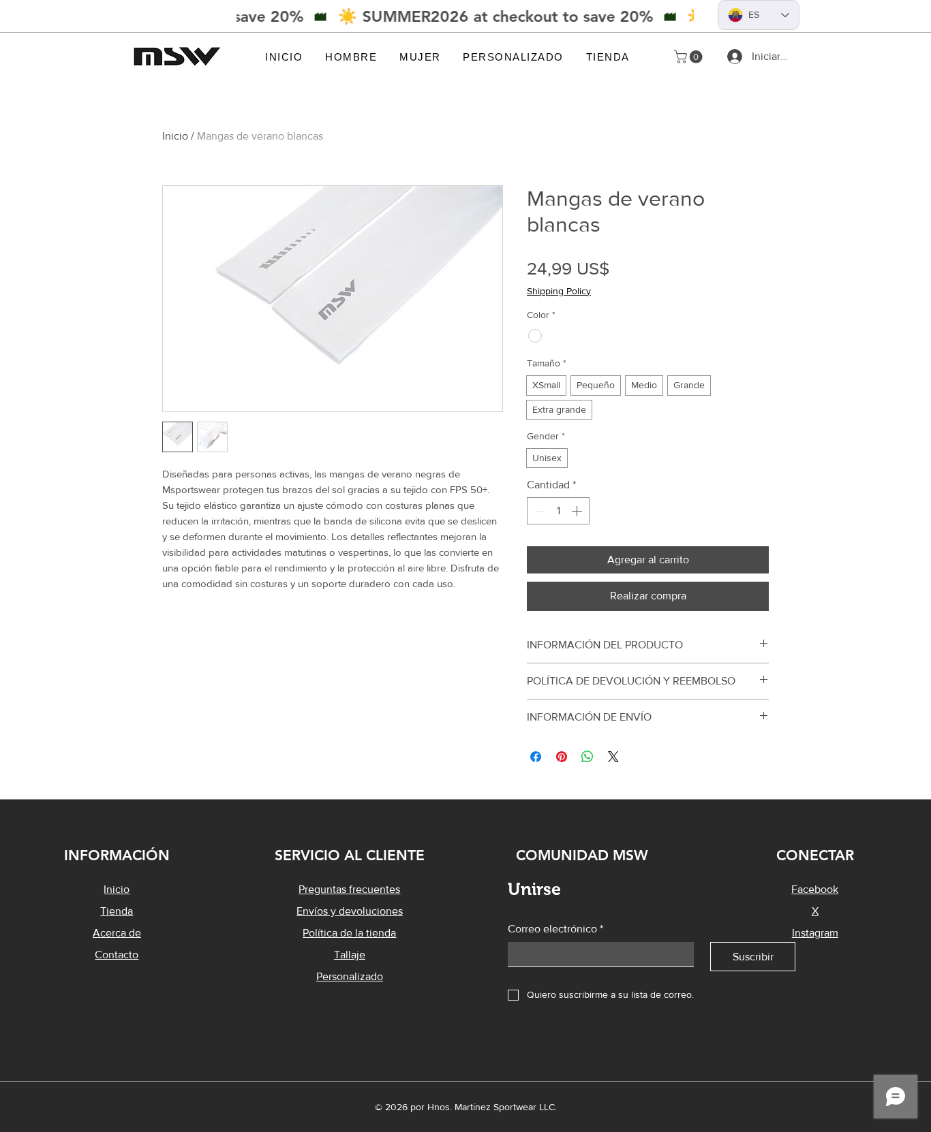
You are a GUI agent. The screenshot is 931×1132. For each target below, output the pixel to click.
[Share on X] (613, 757)
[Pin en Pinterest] (561, 757)
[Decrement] (538, 511)
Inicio (175, 136)
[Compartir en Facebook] (536, 757)
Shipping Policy (559, 290)
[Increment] (577, 511)
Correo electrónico (555, 928)
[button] (351, 57)
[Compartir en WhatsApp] (587, 757)
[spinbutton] (558, 511)
